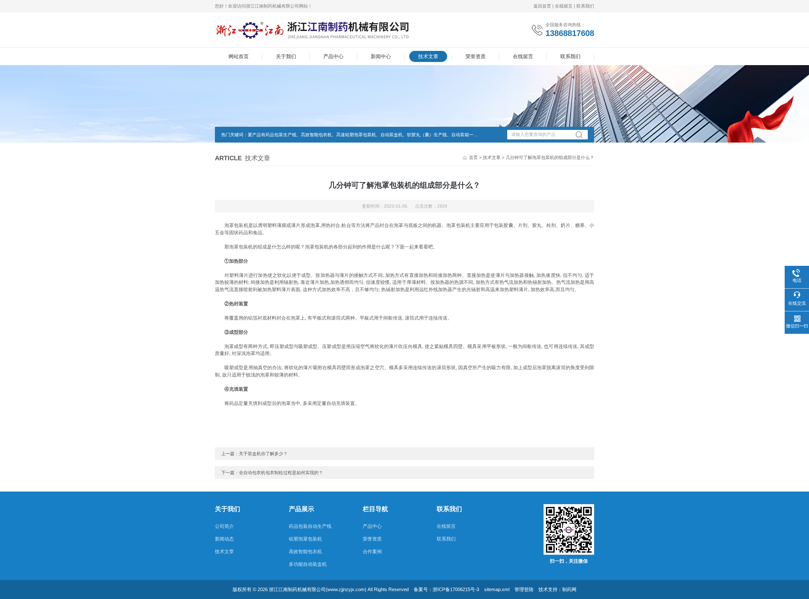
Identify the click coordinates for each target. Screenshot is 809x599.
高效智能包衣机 (305, 551)
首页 (473, 157)
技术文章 (428, 56)
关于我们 (286, 56)
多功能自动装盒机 (308, 564)
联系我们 (585, 6)
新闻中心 (381, 56)
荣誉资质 (475, 56)
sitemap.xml (496, 589)
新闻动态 (224, 538)
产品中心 (333, 56)
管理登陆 (523, 589)
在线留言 (564, 6)
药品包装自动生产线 (310, 526)
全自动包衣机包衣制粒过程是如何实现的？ (281, 472)
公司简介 (224, 526)
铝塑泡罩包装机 (305, 538)
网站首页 (238, 56)
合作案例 (372, 551)
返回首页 (542, 6)
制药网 (569, 589)
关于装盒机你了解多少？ (263, 453)
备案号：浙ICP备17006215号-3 (446, 589)
